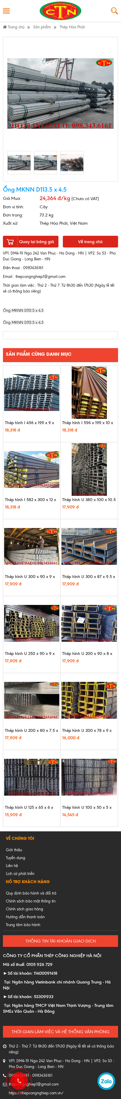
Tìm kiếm (114, 11)
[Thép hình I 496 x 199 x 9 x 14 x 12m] (31, 392)
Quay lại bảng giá (36, 241)
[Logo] (60, 10)
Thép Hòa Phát (72, 27)
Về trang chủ (90, 241)
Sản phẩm (42, 27)
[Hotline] (18, 1080)
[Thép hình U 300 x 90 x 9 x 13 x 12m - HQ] (31, 546)
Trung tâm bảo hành (23, 925)
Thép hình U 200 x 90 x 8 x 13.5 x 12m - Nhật (87, 656)
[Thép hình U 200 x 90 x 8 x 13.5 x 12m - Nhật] (89, 623)
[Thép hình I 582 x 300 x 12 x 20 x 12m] (31, 469)
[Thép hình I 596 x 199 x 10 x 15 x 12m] (89, 392)
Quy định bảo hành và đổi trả (31, 893)
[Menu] (6, 10)
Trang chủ (15, 27)
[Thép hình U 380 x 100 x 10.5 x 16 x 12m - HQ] (89, 469)
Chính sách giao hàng (24, 909)
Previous (14, 93)
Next (107, 93)
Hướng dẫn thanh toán (25, 917)
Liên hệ (12, 866)
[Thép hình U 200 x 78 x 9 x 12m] (89, 700)
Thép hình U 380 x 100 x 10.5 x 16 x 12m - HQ (89, 502)
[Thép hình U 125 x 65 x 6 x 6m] (31, 777)
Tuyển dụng (15, 858)
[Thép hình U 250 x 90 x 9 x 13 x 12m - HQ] (31, 623)
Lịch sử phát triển (20, 873)
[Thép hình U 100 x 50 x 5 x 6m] (89, 777)
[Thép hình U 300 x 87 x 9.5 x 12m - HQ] (89, 546)
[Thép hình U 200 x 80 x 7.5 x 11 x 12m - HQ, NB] (31, 700)
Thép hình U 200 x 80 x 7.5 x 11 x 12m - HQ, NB (31, 733)
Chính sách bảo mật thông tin (31, 901)
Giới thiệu (14, 850)
